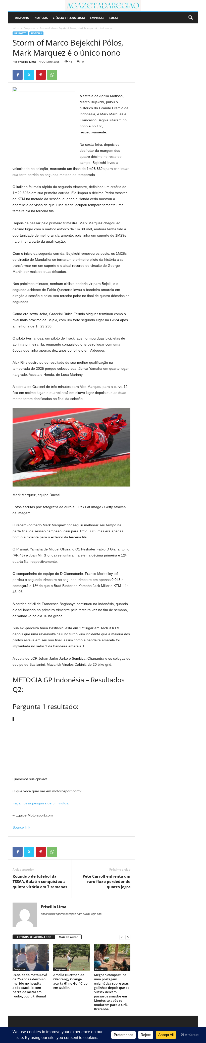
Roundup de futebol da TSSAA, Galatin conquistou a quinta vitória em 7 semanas (40, 881)
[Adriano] (103, 5)
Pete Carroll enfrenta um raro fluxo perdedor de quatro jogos (106, 881)
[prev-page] (121, 937)
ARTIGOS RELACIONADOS (34, 937)
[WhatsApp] (52, 75)
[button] (190, 17)
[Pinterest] (41, 75)
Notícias (41, 18)
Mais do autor (68, 937)
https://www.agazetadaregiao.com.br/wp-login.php (71, 913)
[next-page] (127, 937)
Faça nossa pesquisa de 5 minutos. (41, 803)
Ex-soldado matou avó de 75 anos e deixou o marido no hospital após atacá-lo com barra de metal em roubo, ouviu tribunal (30, 985)
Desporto (22, 18)
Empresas (97, 18)
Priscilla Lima (27, 61)
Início (16, 28)
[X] (29, 75)
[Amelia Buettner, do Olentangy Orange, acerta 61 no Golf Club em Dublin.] (71, 957)
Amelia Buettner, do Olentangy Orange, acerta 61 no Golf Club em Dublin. (70, 981)
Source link (21, 827)
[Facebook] (18, 75)
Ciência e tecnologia (69, 18)
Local (113, 18)
